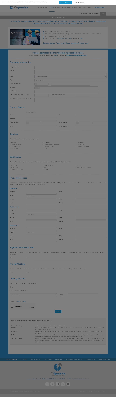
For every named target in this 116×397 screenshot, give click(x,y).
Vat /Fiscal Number (15, 91)
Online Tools (58, 359)
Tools (84, 7)
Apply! (103, 13)
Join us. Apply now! (11, 359)
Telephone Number (15, 83)
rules (81, 38)
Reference (90, 7)
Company (12, 191)
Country (12, 76)
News (80, 7)
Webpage (12, 87)
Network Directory (35, 359)
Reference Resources (104, 359)
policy (24, 301)
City (11, 80)
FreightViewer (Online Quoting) (74, 359)
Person (12, 199)
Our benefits (23, 359)
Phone (61, 203)
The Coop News (47, 359)
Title (60, 199)
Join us (52, 7)
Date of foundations (16, 94)
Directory (58, 7)
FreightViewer (100, 7)
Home (40, 7)
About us (45, 7)
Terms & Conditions (80, 391)
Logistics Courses (91, 359)
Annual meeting (66, 7)
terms (18, 301)
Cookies (104, 391)
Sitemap (97, 391)
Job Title (12, 118)
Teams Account (63, 126)
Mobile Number (14, 122)
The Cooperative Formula (64, 38)
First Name (13, 115)
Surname (62, 115)
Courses (74, 7)
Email (11, 126)
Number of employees (58, 94)
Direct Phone (63, 122)
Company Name (14, 67)
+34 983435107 (61, 378)
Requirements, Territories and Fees (89, 13)
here (55, 55)
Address (12, 70)
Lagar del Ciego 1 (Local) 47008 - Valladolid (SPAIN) (41, 378)
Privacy (90, 391)
